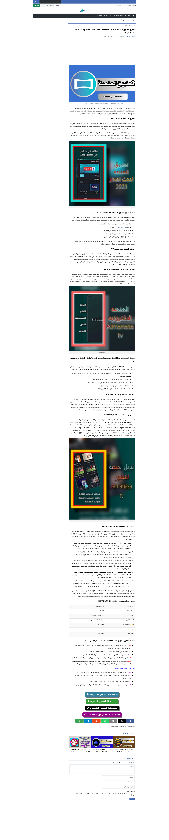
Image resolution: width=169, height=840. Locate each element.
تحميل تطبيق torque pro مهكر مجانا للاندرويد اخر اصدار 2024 (124, 751)
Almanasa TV (122, 227)
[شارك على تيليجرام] (88, 721)
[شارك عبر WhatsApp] (105, 721)
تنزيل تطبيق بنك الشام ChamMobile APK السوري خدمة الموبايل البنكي (80, 751)
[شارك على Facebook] (130, 721)
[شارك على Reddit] (96, 721)
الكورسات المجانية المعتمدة (122, 16)
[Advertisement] (102, 52)
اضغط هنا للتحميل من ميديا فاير (104, 715)
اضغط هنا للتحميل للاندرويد (103, 695)
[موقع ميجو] (84, 10)
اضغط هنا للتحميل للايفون (103, 701)
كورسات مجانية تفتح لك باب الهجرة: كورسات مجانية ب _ (111, 20)
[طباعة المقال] (79, 721)
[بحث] (42, 2)
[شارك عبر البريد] (113, 721)
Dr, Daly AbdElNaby (129, 36)
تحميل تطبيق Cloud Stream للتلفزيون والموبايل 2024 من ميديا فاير (102, 751)
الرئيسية (133, 15)
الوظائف (99, 16)
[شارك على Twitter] (121, 721)
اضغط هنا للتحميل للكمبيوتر (103, 708)
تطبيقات (127, 26)
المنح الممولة (108, 16)
